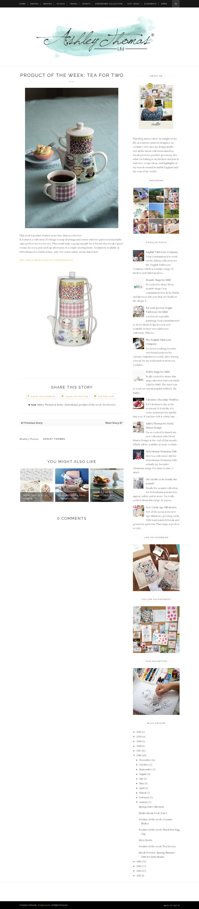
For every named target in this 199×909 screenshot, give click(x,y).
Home (22, 3)
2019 (139, 741)
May (141, 783)
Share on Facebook (43, 396)
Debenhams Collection (109, 3)
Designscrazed (44, 905)
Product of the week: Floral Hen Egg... (69, 495)
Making (47, 3)
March (142, 792)
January (143, 802)
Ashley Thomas (54, 438)
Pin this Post (106, 396)
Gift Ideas (133, 3)
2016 (139, 755)
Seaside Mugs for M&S (158, 279)
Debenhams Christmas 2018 (102, 497)
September (145, 769)
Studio (61, 3)
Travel (74, 3)
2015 (139, 861)
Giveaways (150, 3)
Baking (34, 3)
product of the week (90, 404)
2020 (139, 736)
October (144, 764)
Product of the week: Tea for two (157, 846)
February (144, 797)
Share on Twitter (77, 396)
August (143, 774)
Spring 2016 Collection (151, 806)
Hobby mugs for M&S (158, 371)
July (141, 778)
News (164, 3)
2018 (139, 746)
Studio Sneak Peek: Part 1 (153, 813)
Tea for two (109, 404)
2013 (139, 870)
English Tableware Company (162, 252)
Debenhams (71, 404)
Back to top (171, 905)
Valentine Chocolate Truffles (162, 399)
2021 (139, 731)
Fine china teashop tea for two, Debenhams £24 (46, 260)
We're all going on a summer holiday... (36, 497)
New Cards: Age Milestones (161, 507)
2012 (139, 875)
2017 (139, 750)
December (145, 760)
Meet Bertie (145, 840)
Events (86, 3)
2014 (139, 866)
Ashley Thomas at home (50, 404)
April (141, 788)
